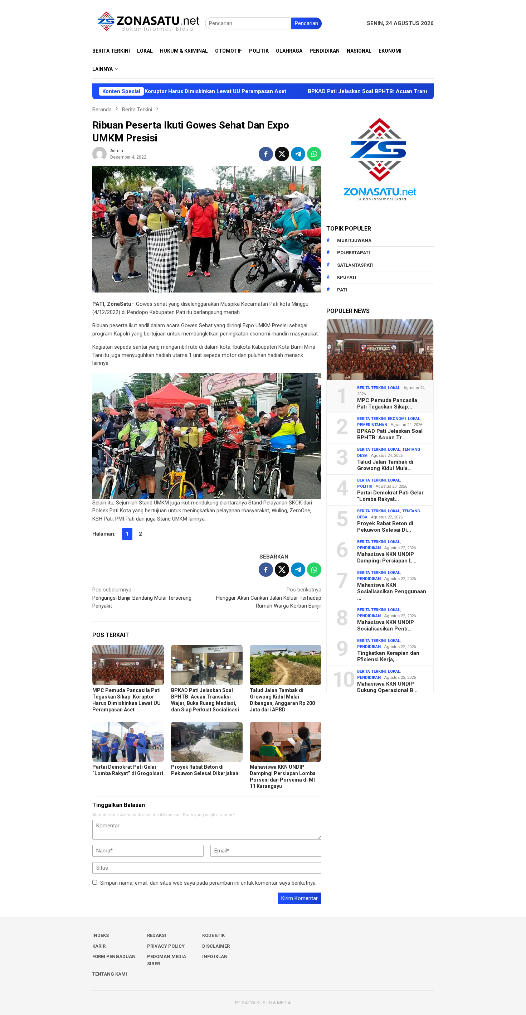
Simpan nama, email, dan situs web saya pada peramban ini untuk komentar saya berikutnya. (208, 883)
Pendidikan (369, 548)
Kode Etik (213, 935)
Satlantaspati (355, 265)
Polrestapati (353, 252)
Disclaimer (216, 946)
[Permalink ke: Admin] (99, 153)
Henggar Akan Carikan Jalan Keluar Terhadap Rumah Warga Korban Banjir (268, 597)
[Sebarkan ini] (266, 154)
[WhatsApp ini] (314, 154)
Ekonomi (397, 418)
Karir (99, 946)
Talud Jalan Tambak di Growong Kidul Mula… (385, 465)
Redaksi (156, 935)
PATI (342, 290)
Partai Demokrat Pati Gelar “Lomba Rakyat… (390, 495)
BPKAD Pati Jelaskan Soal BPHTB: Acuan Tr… (390, 434)
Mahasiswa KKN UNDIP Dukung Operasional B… (387, 687)
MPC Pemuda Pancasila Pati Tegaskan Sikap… (387, 403)
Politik (364, 486)
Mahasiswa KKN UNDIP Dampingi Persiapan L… (387, 557)
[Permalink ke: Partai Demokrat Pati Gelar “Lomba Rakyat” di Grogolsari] (128, 742)
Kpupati (346, 277)
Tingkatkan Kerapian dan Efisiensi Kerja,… (388, 656)
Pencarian (306, 23)
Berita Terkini (371, 388)
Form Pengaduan (114, 956)
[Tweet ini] (282, 154)
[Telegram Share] (298, 154)
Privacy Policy (166, 946)
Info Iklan (215, 956)
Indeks (100, 935)
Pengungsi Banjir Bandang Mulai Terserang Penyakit (141, 597)
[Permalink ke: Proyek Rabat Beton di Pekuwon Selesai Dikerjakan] (207, 742)
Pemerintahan (372, 424)
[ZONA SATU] (148, 23)
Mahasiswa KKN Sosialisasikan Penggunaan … (391, 591)
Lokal (394, 388)
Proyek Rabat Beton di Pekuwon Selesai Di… (385, 526)
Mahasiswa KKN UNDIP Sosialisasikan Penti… (385, 625)
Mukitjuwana (354, 240)
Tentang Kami (109, 974)
